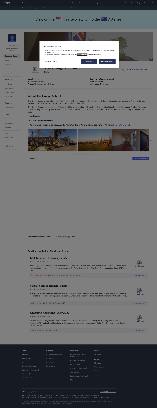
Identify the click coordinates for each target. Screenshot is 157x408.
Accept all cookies (107, 61)
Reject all (89, 61)
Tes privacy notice (95, 54)
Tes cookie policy (82, 54)
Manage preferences (51, 61)
